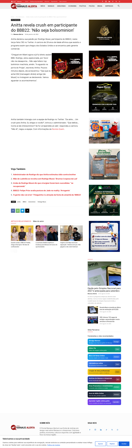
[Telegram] (22, 211)
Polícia (92, 6)
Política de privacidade (36, 1)
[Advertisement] (47, 99)
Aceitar (124, 444)
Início (26, 1)
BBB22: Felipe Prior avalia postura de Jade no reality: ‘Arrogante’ (41, 190)
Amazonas (61, 6)
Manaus (51, 6)
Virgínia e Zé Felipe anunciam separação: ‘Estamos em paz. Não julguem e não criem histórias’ (70, 245)
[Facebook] (102, 1)
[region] (66, 442)
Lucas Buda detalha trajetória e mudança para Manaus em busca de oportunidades (46, 245)
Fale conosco (63, 1)
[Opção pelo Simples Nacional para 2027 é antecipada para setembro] (104, 273)
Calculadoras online (96, 363)
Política (82, 6)
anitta (19, 202)
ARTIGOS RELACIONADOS (21, 221)
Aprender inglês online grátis (99, 401)
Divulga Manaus (94, 341)
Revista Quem (58, 129)
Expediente (54, 1)
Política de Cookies (53, 445)
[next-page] (15, 251)
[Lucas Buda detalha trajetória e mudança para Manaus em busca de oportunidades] (47, 233)
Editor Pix (92, 348)
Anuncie (47, 1)
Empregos (109, 6)
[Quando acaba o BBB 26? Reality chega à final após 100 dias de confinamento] (22, 233)
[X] (116, 1)
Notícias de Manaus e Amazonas (100, 378)
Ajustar (100, 444)
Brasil (99, 6)
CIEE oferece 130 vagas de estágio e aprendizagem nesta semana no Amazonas (110, 319)
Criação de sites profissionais (99, 371)
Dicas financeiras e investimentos (101, 386)
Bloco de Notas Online (97, 356)
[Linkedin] (109, 1)
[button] (118, 6)
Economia (72, 6)
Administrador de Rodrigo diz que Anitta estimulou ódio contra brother (44, 174)
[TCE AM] (104, 32)
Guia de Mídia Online (96, 393)
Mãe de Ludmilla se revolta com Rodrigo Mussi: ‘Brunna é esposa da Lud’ (45, 179)
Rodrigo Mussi (42, 202)
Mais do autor (38, 221)
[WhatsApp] (119, 1)
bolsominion (31, 202)
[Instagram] (105, 1)
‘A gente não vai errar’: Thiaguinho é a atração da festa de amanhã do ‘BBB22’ (47, 195)
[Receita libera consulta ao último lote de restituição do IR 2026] (93, 310)
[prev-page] (12, 251)
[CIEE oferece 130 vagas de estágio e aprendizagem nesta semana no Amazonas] (93, 320)
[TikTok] (112, 1)
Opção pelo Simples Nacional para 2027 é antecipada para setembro (104, 289)
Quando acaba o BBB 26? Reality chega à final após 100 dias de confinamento (20, 245)
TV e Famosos (20, 17)
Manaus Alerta (18, 34)
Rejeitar (112, 444)
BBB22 (24, 202)
